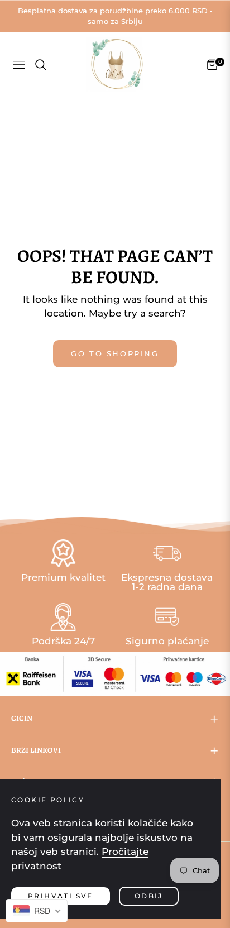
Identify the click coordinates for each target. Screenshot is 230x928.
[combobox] (37, 910)
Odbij (149, 896)
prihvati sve (60, 896)
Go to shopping (115, 353)
